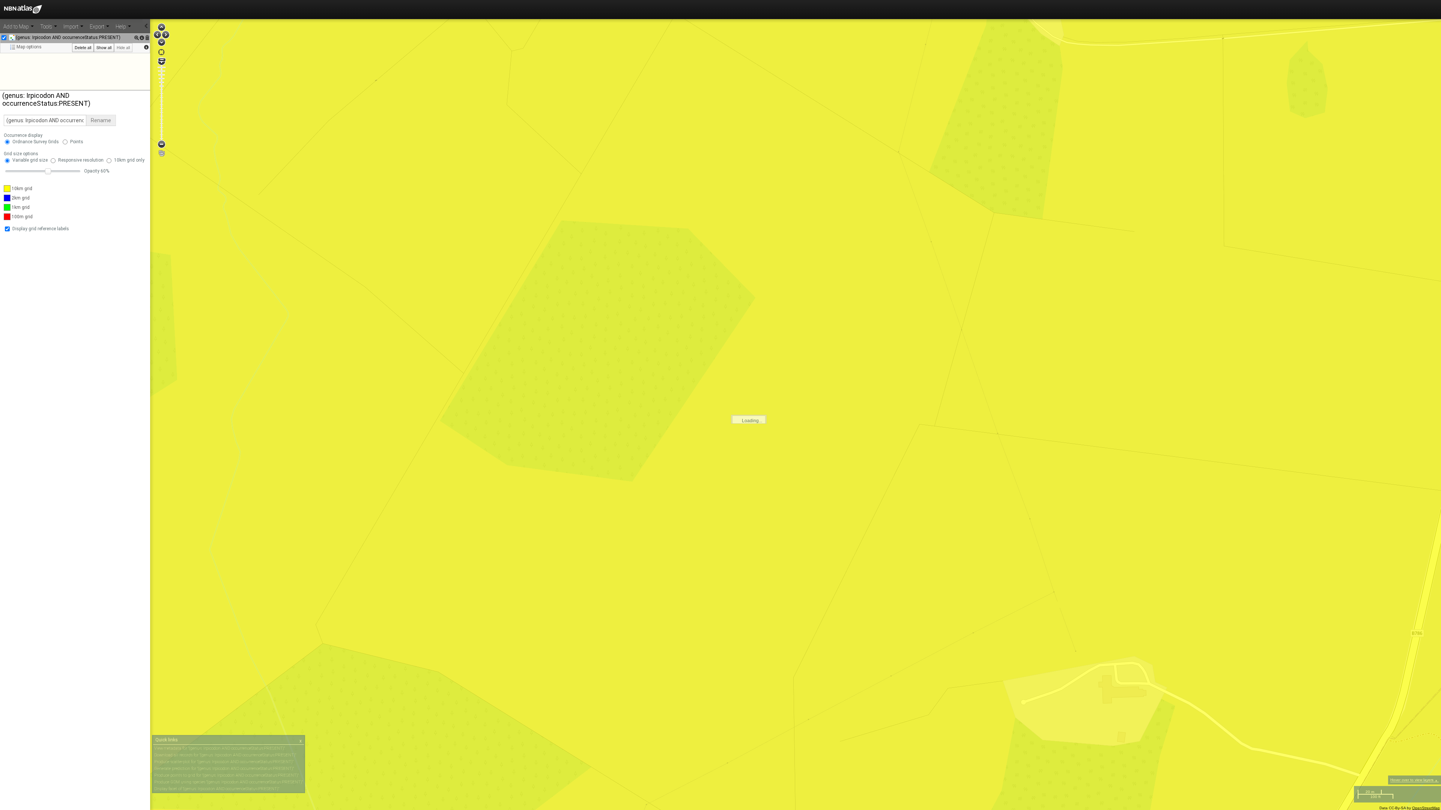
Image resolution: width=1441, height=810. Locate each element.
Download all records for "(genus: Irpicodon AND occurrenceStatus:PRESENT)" (225, 755)
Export (97, 27)
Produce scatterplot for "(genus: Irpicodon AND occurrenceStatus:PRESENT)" (223, 761)
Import (71, 27)
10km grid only (129, 160)
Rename (101, 120)
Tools (46, 27)
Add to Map (16, 27)
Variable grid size (30, 160)
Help (121, 27)
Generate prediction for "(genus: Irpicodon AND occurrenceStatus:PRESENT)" (224, 768)
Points (76, 141)
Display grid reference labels (40, 228)
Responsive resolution (81, 160)
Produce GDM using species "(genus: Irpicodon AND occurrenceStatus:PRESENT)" (228, 782)
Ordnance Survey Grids (35, 141)
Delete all (83, 47)
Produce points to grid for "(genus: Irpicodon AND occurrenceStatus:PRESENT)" (226, 775)
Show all (103, 47)
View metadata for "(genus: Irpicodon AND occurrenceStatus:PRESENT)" (219, 748)
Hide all (123, 47)
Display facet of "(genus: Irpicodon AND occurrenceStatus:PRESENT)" (216, 788)
